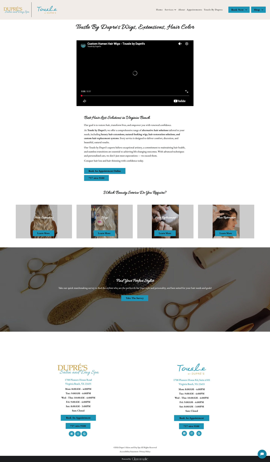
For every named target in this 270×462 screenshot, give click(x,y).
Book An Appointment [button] (78, 417)
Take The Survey (135, 298)
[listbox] (181, 9)
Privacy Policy (144, 451)
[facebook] (72, 433)
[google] (84, 433)
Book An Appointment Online (105, 170)
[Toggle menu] (175, 10)
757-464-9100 (96, 178)
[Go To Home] (16, 9)
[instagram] (78, 433)
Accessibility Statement (129, 451)
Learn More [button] (43, 233)
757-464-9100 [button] (78, 425)
